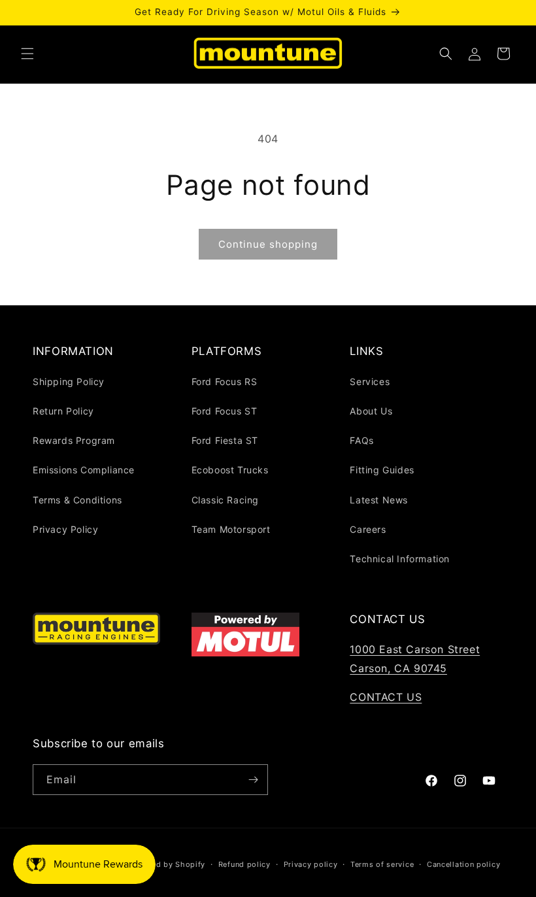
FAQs (361, 440)
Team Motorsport (231, 529)
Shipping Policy (69, 381)
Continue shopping (268, 244)
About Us (371, 410)
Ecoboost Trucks (230, 469)
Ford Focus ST (225, 410)
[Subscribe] (253, 779)
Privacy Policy (65, 529)
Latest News (379, 499)
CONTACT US (386, 696)
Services (370, 381)
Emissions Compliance (84, 469)
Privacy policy (311, 864)
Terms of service (382, 864)
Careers (368, 529)
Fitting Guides (382, 469)
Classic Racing (225, 499)
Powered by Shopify (166, 864)
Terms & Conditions (77, 499)
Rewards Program (74, 440)
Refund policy (244, 864)
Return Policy (63, 410)
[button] (27, 53)
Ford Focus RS (225, 381)
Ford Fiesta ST (225, 440)
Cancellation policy (463, 864)
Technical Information (400, 558)
